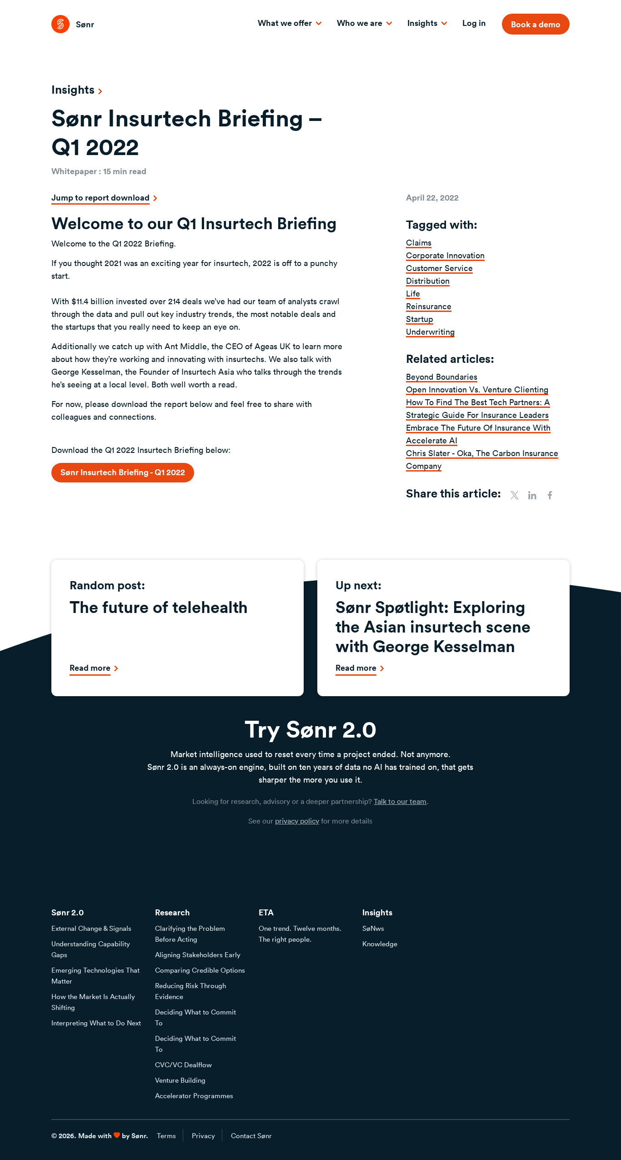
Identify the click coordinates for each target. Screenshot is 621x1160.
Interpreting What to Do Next (96, 1022)
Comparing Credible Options (200, 969)
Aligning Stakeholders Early (197, 954)
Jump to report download (100, 197)
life (413, 293)
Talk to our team (400, 801)
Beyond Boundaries (441, 376)
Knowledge (379, 943)
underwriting (430, 331)
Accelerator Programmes (194, 1095)
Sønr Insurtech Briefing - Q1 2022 (122, 472)
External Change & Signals (91, 928)
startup (419, 318)
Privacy (203, 1135)
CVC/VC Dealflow (183, 1064)
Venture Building (180, 1080)
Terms (166, 1135)
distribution (428, 280)
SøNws (373, 928)
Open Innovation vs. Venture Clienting (477, 389)
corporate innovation (445, 255)
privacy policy (297, 820)
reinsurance (428, 306)
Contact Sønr (251, 1135)
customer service (439, 267)
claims (418, 242)
